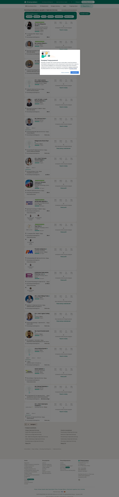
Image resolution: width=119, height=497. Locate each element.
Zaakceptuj (74, 72)
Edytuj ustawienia (65, 72)
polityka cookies (73, 68)
